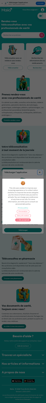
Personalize (23, 211)
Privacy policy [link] (23, 208)
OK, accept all (24, 220)
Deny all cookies (23, 216)
